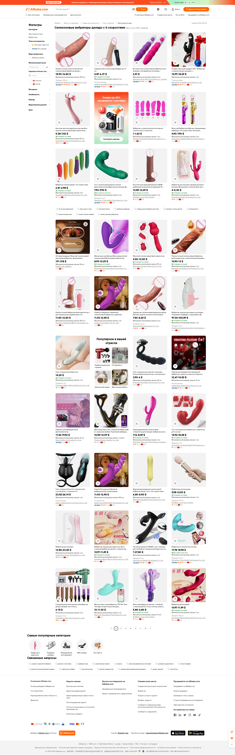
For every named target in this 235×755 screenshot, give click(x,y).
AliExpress (83, 744)
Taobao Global (127, 744)
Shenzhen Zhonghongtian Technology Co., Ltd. (111, 268)
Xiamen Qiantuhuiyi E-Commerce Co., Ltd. (71, 503)
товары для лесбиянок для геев (148, 209)
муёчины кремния (123, 209)
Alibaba (57, 23)
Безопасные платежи (74, 686)
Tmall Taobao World (105, 744)
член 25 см (174, 669)
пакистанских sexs (65, 214)
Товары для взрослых (90, 23)
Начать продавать (181, 691)
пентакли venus (104, 209)
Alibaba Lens (43, 733)
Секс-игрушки (108, 23)
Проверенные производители (114, 689)
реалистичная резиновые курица (43, 669)
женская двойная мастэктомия (140, 664)
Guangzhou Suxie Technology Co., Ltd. (186, 197)
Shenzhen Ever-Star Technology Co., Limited (150, 79)
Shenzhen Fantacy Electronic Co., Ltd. (147, 266)
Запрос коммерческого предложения (117, 694)
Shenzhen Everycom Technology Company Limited (150, 442)
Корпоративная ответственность (44, 696)
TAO (136, 744)
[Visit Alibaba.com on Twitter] (184, 714)
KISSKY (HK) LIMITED (63, 266)
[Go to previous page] (111, 628)
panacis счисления (64, 664)
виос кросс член (86, 209)
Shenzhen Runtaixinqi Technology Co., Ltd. (188, 268)
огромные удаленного (166, 664)
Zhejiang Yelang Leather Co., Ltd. (106, 440)
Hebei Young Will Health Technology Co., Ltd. (111, 84)
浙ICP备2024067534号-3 (180, 751)
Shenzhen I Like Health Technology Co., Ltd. (110, 200)
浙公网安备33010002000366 (157, 751)
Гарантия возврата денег (76, 691)
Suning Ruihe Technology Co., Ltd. (146, 326)
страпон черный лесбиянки (41, 664)
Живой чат (142, 691)
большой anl (193, 209)
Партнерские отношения (184, 705)
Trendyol (143, 744)
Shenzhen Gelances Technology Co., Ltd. (71, 82)
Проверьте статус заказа (183, 696)
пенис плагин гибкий (86, 214)
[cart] (166, 10)
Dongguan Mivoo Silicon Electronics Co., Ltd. (72, 385)
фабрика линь (83, 664)
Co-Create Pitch (37, 691)
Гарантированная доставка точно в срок (80, 697)
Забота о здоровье (71, 23)
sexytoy (119, 664)
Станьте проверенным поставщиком (188, 700)
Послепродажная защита (76, 702)
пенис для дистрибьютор (109, 214)
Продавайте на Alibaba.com (184, 686)
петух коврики (186, 664)
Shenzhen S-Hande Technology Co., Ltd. (187, 82)
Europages (153, 744)
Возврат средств (144, 700)
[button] (133, 9)
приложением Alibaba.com (157, 733)
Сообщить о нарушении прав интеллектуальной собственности (151, 706)
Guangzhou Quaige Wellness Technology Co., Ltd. (189, 139)
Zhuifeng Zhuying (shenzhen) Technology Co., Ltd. (189, 328)
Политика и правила (74, 714)
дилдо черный (158, 669)
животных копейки (68, 669)
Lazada (117, 744)
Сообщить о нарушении (147, 712)
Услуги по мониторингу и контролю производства (80, 708)
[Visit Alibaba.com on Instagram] (189, 714)
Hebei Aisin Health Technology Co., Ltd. (186, 386)
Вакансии (34, 700)
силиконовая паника (102, 664)
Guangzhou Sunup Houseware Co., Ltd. (70, 141)
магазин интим (87, 669)
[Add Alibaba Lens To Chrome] (67, 733)
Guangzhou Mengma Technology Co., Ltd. (71, 195)
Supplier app (123, 733)
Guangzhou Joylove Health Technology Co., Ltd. (189, 445)
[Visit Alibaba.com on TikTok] (199, 714)
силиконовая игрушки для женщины (133, 669)
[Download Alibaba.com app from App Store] (178, 733)
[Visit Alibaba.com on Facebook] (175, 714)
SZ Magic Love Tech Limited (143, 197)
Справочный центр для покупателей (152, 686)
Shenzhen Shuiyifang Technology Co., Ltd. (149, 382)
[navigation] (39, 326)
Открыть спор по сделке (147, 696)
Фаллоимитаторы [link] (125, 23)
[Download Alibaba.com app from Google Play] (196, 733)
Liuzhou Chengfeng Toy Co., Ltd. (106, 323)
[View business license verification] (139, 751)
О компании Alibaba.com (41, 681)
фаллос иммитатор (106, 669)
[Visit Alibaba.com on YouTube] (194, 714)
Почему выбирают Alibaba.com (43, 686)
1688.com (92, 744)
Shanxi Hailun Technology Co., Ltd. (68, 440)
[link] (232, 732)
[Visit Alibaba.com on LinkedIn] (179, 714)
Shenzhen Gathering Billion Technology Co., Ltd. (73, 323)
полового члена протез (174, 209)
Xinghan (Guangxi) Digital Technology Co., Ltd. (150, 139)
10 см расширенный (66, 209)
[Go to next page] (150, 628)
